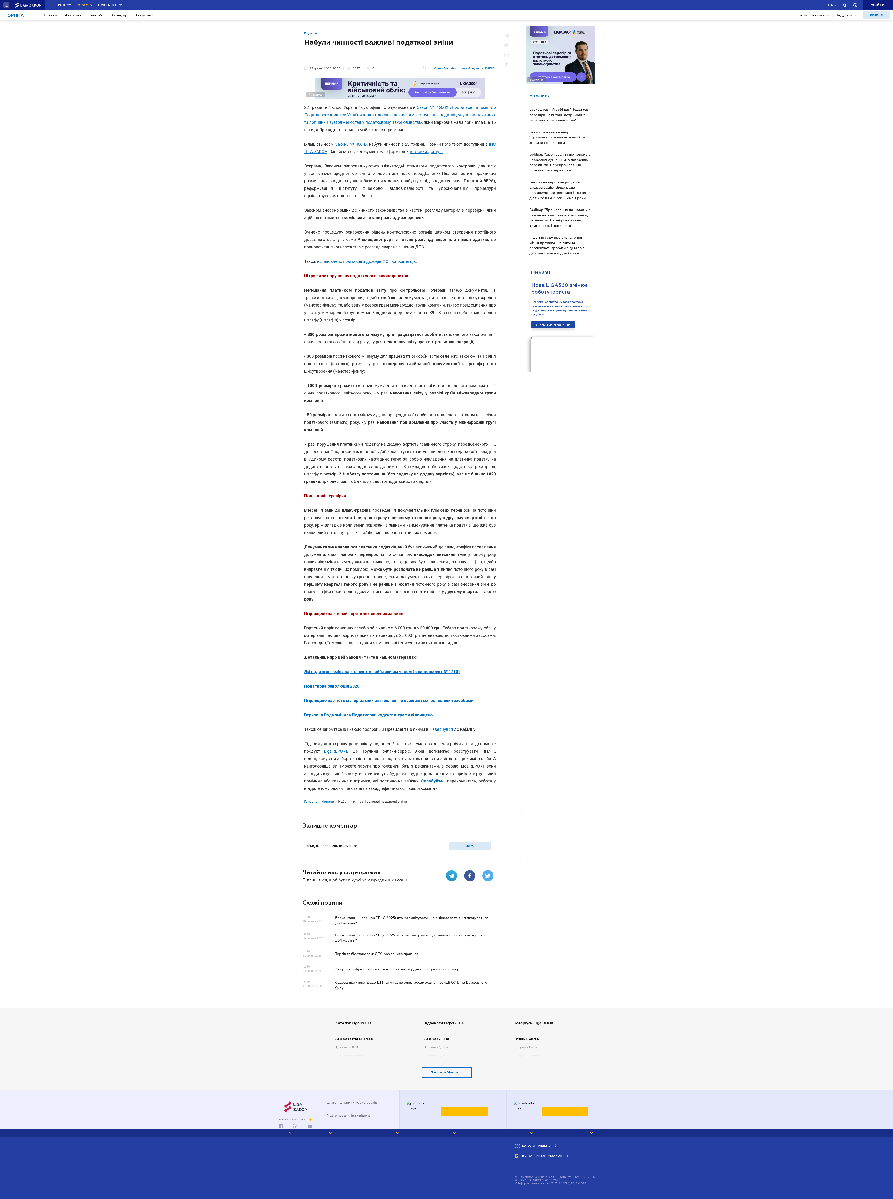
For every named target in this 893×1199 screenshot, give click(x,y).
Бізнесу (63, 5)
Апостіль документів (349, 1055)
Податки (310, 33)
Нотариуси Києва (525, 1047)
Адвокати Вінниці (436, 1038)
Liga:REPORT (335, 751)
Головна (310, 801)
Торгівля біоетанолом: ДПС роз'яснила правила (377, 954)
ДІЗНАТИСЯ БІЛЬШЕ (553, 325)
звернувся (443, 729)
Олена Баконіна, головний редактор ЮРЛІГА (465, 68)
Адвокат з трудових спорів (354, 1038)
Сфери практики (810, 15)
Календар (119, 15)
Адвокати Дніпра (436, 1047)
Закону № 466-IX (351, 144)
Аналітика (73, 15)
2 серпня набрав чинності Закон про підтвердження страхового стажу (397, 969)
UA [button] (830, 5)
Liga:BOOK (876, 15)
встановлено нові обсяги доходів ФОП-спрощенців (366, 261)
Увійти (470, 846)
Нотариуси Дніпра (526, 1038)
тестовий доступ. (426, 151)
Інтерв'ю (96, 15)
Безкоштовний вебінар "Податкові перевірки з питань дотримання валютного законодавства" (559, 114)
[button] (6, 5)
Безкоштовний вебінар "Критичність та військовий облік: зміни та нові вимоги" (558, 137)
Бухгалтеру (110, 5)
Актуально (144, 15)
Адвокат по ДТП (346, 1047)
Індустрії (845, 15)
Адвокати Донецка (437, 1055)
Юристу (85, 5)
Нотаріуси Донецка (526, 1055)
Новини (50, 15)
